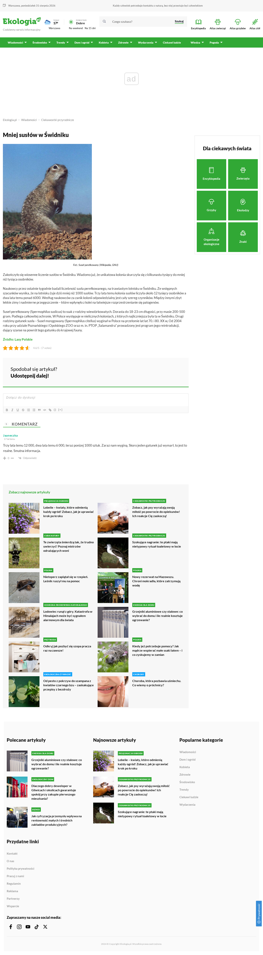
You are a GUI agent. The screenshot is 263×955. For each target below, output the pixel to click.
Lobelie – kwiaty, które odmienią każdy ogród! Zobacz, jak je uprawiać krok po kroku (68, 512)
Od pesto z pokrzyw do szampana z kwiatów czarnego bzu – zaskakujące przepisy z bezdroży (68, 685)
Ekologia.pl (10, 120)
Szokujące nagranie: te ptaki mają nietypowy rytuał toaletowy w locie (156, 544)
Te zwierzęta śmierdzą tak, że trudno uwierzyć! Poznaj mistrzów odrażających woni (68, 546)
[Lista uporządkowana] (28, 410)
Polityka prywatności (20, 868)
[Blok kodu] (44, 410)
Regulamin (14, 883)
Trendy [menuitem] (60, 42)
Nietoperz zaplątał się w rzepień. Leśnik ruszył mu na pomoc (65, 579)
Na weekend (76, 28)
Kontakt (12, 853)
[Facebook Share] (156, 372)
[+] (60, 409)
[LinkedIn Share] (176, 372)
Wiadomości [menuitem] (15, 42)
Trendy (184, 789)
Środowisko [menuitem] (40, 42)
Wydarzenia (187, 804)
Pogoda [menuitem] (214, 42)
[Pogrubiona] (7, 410)
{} (55, 409)
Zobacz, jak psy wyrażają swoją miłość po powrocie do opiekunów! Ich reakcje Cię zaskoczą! (156, 512)
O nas (10, 861)
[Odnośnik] (50, 410)
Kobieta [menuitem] (104, 42)
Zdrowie (184, 774)
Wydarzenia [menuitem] (145, 42)
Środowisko (187, 782)
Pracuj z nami (15, 876)
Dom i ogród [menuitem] (82, 42)
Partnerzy (13, 898)
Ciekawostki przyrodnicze (57, 120)
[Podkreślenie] (17, 410)
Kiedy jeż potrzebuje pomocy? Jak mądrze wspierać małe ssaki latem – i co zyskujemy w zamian (157, 650)
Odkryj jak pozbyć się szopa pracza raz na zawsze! (67, 648)
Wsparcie (13, 906)
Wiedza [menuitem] (195, 42)
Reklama (12, 891)
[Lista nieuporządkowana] (34, 410)
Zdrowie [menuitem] (123, 42)
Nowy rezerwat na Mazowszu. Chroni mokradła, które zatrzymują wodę (156, 581)
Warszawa (54, 28)
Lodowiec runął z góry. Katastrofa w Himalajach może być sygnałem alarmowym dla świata (67, 616)
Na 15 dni (90, 28)
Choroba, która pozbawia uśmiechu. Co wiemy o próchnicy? (156, 683)
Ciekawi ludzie (188, 797)
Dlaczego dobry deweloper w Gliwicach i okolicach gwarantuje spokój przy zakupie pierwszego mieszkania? (53, 792)
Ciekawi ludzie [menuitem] (172, 42)
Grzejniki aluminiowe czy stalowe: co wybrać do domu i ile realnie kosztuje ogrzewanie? (157, 616)
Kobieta (184, 767)
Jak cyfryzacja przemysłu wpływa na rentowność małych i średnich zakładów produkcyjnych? (56, 820)
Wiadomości (29, 120)
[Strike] (23, 410)
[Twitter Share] (166, 372)
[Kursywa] (12, 410)
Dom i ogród (187, 759)
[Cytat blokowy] (39, 410)
